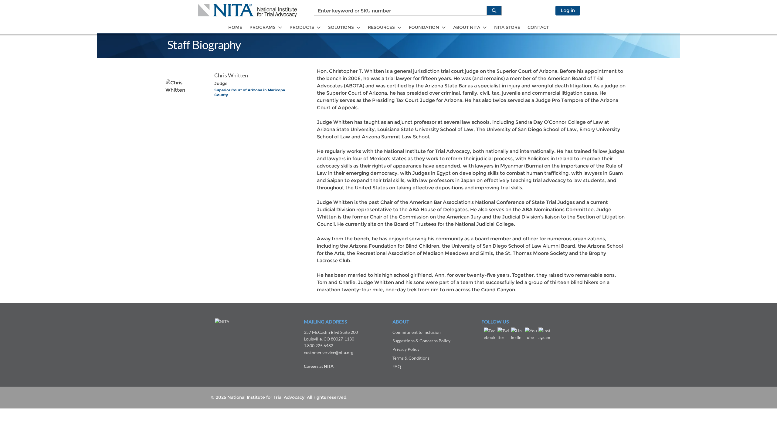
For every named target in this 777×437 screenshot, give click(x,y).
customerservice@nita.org (328, 352)
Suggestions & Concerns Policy (421, 340)
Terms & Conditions (410, 358)
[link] (235, 27)
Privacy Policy (405, 349)
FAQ (396, 366)
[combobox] (398, 10)
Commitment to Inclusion (416, 332)
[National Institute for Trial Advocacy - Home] (247, 10)
